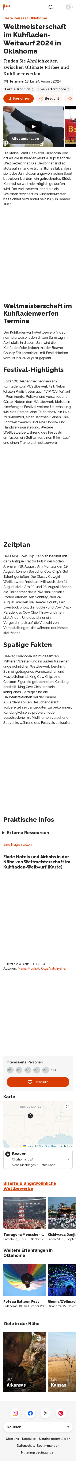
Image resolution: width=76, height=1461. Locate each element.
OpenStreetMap (48, 1146)
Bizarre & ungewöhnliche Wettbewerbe (29, 1186)
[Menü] (65, 7)
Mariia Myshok (29, 968)
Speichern (21, 98)
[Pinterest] (61, 1413)
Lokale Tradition (17, 89)
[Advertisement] (38, 250)
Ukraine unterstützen (54, 1439)
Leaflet (30, 1146)
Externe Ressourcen (28, 832)
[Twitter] (46, 1413)
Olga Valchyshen (54, 968)
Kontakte (29, 1439)
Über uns (12, 1439)
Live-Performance (52, 89)
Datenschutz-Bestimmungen (38, 1445)
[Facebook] (30, 1413)
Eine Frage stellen (17, 844)
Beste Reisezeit (25, 18)
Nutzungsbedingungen (38, 1452)
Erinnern (41, 1082)
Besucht (52, 98)
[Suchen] (50, 7)
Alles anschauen (25, 138)
